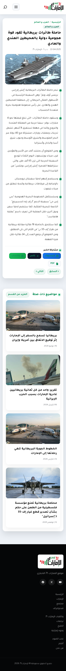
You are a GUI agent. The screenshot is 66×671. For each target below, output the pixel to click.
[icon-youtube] (60, 582)
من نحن (59, 648)
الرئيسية (56, 22)
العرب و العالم (41, 22)
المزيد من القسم (17, 294)
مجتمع (60, 604)
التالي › (39, 271)
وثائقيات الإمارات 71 (54, 617)
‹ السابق (54, 271)
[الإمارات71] (53, 7)
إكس (32, 256)
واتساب (15, 256)
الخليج (60, 626)
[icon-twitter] (51, 582)
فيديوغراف (58, 608)
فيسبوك (50, 256)
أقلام (61, 643)
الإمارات (59, 599)
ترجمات (59, 621)
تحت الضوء (58, 639)
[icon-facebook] (43, 582)
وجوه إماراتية (57, 631)
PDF (52, 263)
